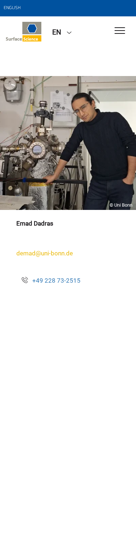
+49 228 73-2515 (56, 280)
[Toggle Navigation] (120, 31)
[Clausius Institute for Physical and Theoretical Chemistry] (23, 31)
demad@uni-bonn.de (44, 253)
